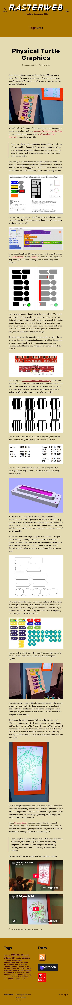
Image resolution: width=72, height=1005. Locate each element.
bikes (26, 962)
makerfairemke (16, 970)
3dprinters (7, 955)
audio (18, 958)
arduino (7, 958)
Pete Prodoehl (31, 65)
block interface (18, 257)
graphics (24, 929)
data (19, 966)
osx (13, 974)
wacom (17, 979)
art (13, 957)
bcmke (21, 962)
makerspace (26, 970)
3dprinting (17, 954)
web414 (22, 979)
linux (23, 968)
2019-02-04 (46, 65)
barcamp (26, 958)
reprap (13, 976)
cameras (21, 964)
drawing (7, 968)
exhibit (18, 929)
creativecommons (11, 966)
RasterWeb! (8, 995)
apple (26, 955)
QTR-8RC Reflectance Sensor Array (36, 380)
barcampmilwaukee (11, 962)
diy (28, 966)
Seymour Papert (20, 823)
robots (17, 976)
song (30, 976)
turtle (40, 929)
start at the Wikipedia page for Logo (48, 131)
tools (5, 979)
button (16, 964)
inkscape (13, 968)
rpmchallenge (24, 976)
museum (35, 929)
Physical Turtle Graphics (36, 54)
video (10, 979)
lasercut (19, 968)
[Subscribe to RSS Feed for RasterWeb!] (53, 957)
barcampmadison (17, 960)
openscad (7, 975)
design (23, 966)
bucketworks (9, 964)
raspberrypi (7, 976)
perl (16, 974)
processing (27, 974)
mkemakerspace (20, 972)
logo (29, 929)
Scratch (34, 257)
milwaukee (9, 972)
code (13, 929)
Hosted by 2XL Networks (23, 994)
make (28, 968)
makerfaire (8, 970)
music (28, 972)
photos (20, 975)
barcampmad (7, 960)
